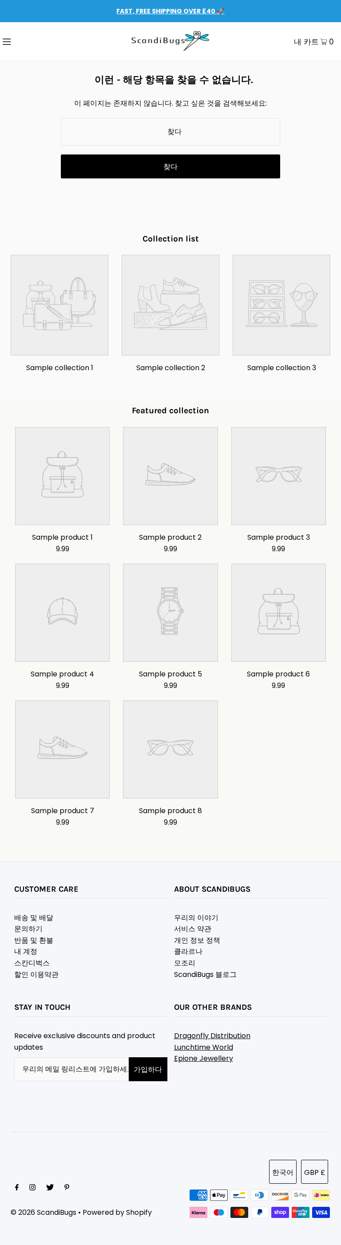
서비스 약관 (192, 929)
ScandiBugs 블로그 (205, 974)
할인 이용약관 (36, 974)
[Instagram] (32, 1188)
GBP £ (314, 1172)
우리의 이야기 (196, 918)
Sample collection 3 (281, 368)
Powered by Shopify (117, 1212)
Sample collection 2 (170, 368)
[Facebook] (17, 1188)
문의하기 (28, 929)
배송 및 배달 (33, 918)
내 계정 (25, 951)
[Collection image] (59, 349)
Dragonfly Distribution (212, 1036)
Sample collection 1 (59, 368)
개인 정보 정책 (197, 940)
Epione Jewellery (203, 1058)
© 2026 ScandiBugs (43, 1212)
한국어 (282, 1172)
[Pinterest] (66, 1188)
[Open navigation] (25, 41)
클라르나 (188, 951)
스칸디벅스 (32, 963)
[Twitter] (50, 1188)
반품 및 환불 (33, 940)
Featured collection (170, 410)
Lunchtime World (203, 1047)
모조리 (184, 963)
